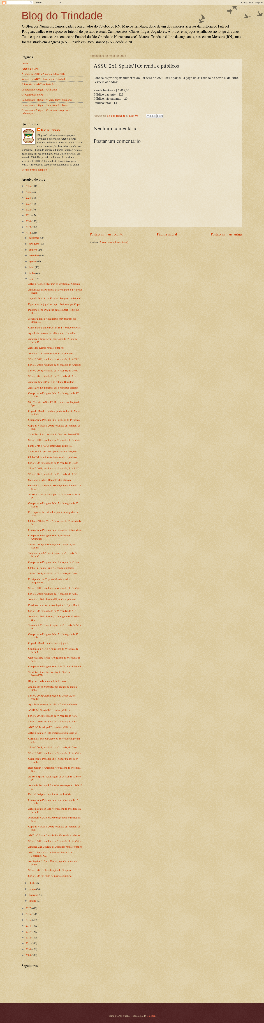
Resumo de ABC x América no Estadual (43, 79)
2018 (28, 233)
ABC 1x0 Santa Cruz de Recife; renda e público (54, 835)
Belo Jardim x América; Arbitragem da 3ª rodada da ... (54, 769)
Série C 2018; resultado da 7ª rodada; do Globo (53, 370)
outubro (33, 249)
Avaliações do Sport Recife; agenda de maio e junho (52, 688)
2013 (28, 931)
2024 (28, 197)
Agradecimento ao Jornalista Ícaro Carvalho (51, 333)
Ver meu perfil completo (34, 169)
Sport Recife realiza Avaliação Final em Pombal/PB (49, 673)
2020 (28, 221)
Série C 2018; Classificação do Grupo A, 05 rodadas (51, 546)
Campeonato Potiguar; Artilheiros (39, 89)
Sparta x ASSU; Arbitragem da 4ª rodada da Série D (55, 626)
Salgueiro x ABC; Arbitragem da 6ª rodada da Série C (52, 554)
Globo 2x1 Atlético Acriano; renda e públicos (52, 457)
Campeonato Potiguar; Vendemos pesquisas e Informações (46, 111)
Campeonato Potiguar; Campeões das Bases (45, 105)
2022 (28, 209)
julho (32, 267)
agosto (32, 261)
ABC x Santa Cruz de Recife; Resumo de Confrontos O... (50, 853)
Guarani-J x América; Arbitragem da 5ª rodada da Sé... (55, 487)
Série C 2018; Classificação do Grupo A (49, 870)
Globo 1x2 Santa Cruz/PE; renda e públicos (51, 568)
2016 (28, 914)
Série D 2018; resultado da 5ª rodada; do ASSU (53, 468)
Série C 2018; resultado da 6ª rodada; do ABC (52, 474)
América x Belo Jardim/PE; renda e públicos (52, 599)
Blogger (151, 1015)
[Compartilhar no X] (155, 116)
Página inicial (167, 234)
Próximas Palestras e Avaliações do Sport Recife (54, 605)
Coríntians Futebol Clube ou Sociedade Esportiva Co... (54, 740)
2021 (28, 215)
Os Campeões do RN (33, 94)
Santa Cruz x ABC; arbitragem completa (50, 445)
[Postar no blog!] (151, 116)
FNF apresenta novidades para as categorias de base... (53, 513)
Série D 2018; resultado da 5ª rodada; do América (54, 440)
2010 (28, 949)
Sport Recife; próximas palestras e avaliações (52, 451)
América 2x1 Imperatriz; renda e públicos (50, 353)
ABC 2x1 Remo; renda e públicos (46, 347)
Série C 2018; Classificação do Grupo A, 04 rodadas (51, 697)
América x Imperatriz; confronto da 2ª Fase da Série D (53, 340)
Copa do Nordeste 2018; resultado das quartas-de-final (54, 427)
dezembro (34, 237)
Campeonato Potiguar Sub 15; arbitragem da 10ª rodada (53, 394)
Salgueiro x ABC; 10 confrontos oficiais (49, 480)
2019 (28, 227)
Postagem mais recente (106, 234)
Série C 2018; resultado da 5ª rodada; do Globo (53, 573)
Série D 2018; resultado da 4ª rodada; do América (54, 588)
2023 (28, 203)
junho (32, 273)
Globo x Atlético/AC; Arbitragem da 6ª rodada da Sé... (54, 522)
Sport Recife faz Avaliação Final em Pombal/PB (54, 434)
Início (25, 63)
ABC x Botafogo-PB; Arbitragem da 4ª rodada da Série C (54, 810)
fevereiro (34, 895)
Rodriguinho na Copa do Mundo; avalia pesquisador (49, 580)
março (32, 889)
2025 (28, 192)
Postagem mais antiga (226, 234)
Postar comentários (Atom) (113, 242)
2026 (28, 186)
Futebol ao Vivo (30, 68)
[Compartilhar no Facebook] (158, 116)
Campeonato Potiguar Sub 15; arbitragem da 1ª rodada (53, 635)
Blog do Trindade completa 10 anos (47, 681)
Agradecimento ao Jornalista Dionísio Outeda (52, 704)
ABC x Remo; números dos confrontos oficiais (53, 387)
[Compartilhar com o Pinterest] (161, 116)
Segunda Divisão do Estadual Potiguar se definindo (55, 298)
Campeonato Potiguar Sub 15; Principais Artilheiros (49, 537)
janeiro (33, 900)
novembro (34, 243)
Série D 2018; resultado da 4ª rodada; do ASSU (53, 593)
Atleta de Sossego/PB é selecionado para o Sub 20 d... (55, 786)
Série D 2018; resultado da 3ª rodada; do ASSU (53, 721)
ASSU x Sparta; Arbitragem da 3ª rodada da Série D (55, 778)
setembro (34, 255)
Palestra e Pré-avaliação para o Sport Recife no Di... (53, 311)
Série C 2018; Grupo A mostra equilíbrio (49, 875)
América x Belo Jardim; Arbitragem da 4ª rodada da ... (54, 617)
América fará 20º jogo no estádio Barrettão (51, 382)
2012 (28, 937)
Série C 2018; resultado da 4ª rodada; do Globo (53, 747)
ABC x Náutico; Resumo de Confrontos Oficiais (54, 283)
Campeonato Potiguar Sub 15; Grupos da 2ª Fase (54, 562)
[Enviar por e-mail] (148, 116)
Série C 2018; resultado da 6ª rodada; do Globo (53, 462)
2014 (28, 925)
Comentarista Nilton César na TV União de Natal (54, 327)
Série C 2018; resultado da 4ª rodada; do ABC (52, 715)
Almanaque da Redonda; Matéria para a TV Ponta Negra (55, 291)
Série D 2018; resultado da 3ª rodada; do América (54, 753)
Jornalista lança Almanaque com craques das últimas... (52, 320)
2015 (28, 920)
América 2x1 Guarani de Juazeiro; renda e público (55, 846)
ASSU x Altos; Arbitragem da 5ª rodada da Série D (54, 496)
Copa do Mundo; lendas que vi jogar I (48, 643)
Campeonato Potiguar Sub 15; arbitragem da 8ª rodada (53, 801)
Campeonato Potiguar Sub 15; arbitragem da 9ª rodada (53, 504)
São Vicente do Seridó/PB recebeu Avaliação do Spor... (54, 403)
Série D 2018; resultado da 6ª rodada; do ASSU (53, 359)
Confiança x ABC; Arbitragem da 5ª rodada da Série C (53, 650)
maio (32, 279)
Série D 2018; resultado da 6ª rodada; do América (54, 364)
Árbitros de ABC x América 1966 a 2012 (43, 74)
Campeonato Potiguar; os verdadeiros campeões (47, 99)
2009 (28, 955)
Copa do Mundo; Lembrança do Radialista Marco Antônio (54, 412)
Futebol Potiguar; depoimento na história (49, 794)
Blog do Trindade (62, 16)
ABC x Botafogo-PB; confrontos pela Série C (52, 732)
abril (31, 883)
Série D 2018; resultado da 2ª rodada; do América (54, 841)
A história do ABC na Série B (38, 84)
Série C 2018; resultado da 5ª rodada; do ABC (52, 611)
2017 (28, 908)
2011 (28, 943)
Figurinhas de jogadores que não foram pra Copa (54, 304)
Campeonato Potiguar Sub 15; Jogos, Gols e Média (55, 530)
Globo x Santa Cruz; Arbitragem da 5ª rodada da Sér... (54, 659)
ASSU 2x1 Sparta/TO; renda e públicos (49, 710)
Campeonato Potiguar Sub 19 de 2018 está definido (55, 666)
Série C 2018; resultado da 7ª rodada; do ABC (52, 376)
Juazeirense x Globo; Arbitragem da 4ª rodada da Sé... (54, 819)
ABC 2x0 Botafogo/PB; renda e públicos (49, 727)
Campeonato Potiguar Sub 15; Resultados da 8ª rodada (53, 760)
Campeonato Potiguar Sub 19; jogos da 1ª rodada (54, 419)
